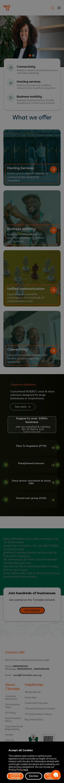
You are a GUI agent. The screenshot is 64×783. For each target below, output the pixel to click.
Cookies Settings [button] (15, 776)
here (25, 769)
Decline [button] (33, 776)
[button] (56, 775)
